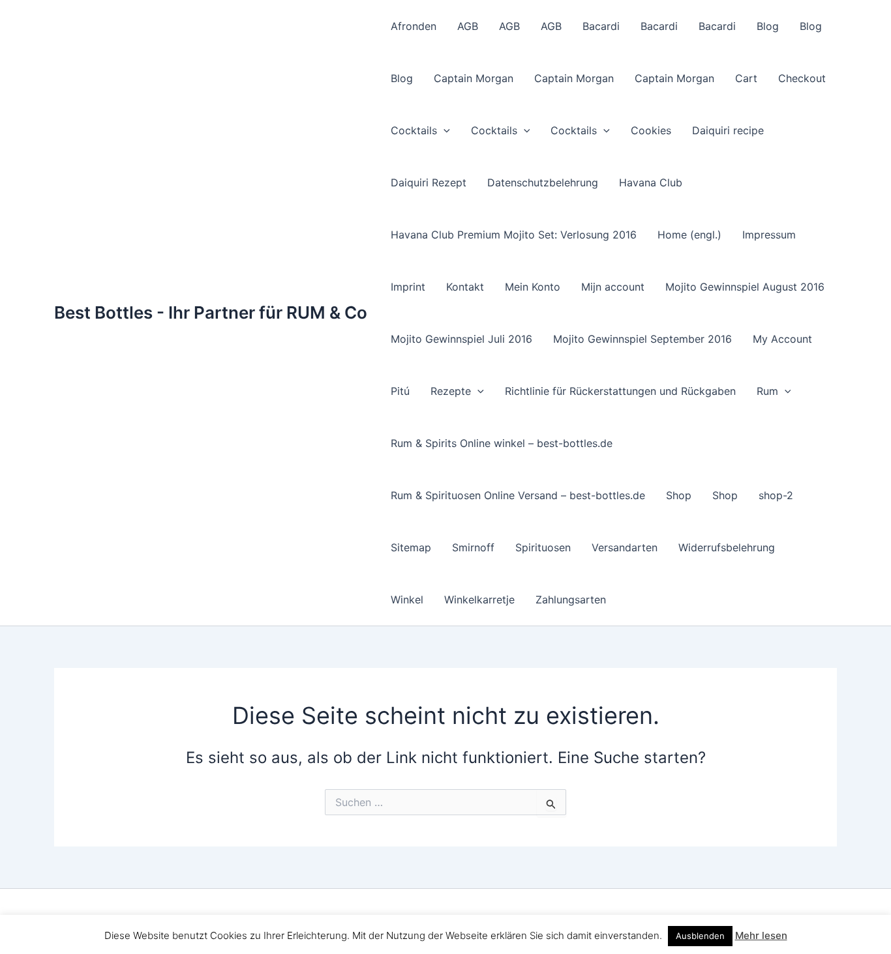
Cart (746, 78)
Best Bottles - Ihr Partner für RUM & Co (210, 312)
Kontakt (465, 286)
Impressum (769, 234)
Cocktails (414, 130)
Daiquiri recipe (728, 130)
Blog (768, 26)
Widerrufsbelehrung (726, 547)
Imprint (408, 286)
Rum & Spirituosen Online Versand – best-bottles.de (518, 495)
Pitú (400, 391)
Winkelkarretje (479, 599)
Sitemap (411, 547)
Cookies (651, 130)
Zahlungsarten (571, 599)
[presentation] (443, 130)
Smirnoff (473, 547)
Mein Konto (532, 286)
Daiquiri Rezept (428, 182)
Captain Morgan (473, 78)
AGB (467, 26)
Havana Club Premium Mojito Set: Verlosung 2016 (514, 234)
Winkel (407, 599)
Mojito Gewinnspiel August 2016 (744, 286)
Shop (678, 495)
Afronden (413, 26)
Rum (767, 391)
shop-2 (776, 495)
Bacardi (601, 26)
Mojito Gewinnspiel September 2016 (642, 338)
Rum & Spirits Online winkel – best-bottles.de (501, 443)
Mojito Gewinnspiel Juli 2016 (461, 338)
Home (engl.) (689, 234)
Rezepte (450, 391)
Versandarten (624, 547)
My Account (782, 338)
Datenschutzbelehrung (542, 182)
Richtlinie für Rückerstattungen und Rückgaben (620, 391)
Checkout (802, 78)
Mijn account (612, 286)
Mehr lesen (761, 935)
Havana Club (650, 182)
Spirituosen (543, 547)
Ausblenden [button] (700, 936)
